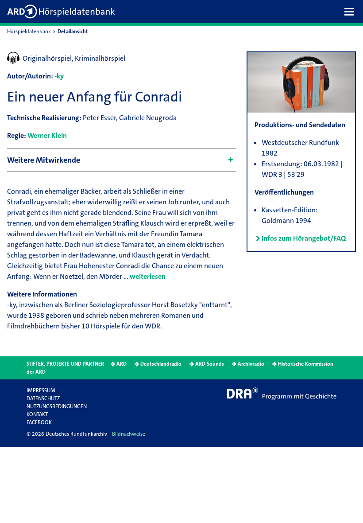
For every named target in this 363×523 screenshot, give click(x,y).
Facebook (39, 422)
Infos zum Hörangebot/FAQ (304, 238)
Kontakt (37, 414)
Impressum (41, 390)
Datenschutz (43, 398)
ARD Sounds (209, 363)
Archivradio (251, 363)
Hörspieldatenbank (29, 31)
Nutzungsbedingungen (57, 406)
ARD (121, 363)
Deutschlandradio (161, 363)
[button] (351, 11)
